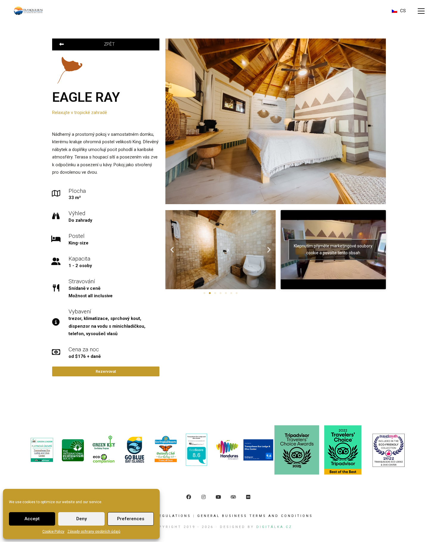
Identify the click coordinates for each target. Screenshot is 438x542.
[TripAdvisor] (233, 497)
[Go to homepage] (28, 11)
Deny (81, 518)
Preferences (130, 518)
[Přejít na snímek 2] (210, 293)
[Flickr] (248, 497)
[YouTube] (218, 497)
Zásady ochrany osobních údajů (93, 531)
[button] (421, 11)
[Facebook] (189, 497)
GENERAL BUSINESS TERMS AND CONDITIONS (255, 516)
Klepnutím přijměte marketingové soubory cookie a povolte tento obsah (333, 249)
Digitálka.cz (274, 527)
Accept (32, 518)
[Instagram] (203, 497)
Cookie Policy (53, 531)
